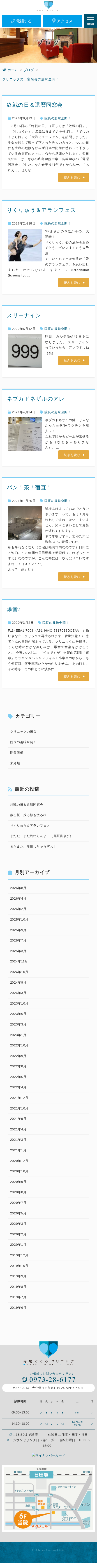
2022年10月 (19, 1045)
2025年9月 (18, 930)
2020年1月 (18, 1244)
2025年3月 (18, 951)
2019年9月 (18, 1276)
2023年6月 (18, 1014)
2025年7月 (18, 940)
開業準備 (16, 752)
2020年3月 (18, 1223)
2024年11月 (19, 961)
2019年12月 (19, 1255)
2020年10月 (19, 1171)
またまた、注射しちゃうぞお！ (33, 846)
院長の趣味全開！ (45, 79)
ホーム (12, 70)
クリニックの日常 (16, 79)
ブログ (28, 70)
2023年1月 (18, 1035)
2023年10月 (19, 1003)
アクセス (65, 21)
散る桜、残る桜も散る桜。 (30, 815)
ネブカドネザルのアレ (36, 399)
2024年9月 (18, 982)
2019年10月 (19, 1266)
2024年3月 (18, 993)
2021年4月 (18, 1129)
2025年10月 (19, 919)
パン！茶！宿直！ (29, 487)
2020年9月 (18, 1182)
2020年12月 (19, 1161)
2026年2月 (18, 909)
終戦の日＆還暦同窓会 (35, 105)
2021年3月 (18, 1139)
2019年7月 (18, 1297)
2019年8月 (18, 1287)
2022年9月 (18, 1056)
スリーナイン (24, 315)
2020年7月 (18, 1203)
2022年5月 (18, 1077)
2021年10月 (19, 1108)
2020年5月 (18, 1213)
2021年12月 (19, 1098)
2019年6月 (18, 1307)
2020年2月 (18, 1234)
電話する (24, 21)
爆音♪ (14, 609)
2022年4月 (18, 1087)
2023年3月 (18, 1024)
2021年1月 (18, 1150)
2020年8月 (18, 1192)
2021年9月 (18, 1119)
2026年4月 (18, 898)
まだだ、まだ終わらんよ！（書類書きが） (41, 836)
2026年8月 (18, 888)
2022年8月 (18, 1066)
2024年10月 (19, 972)
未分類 (15, 763)
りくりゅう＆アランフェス (41, 210)
